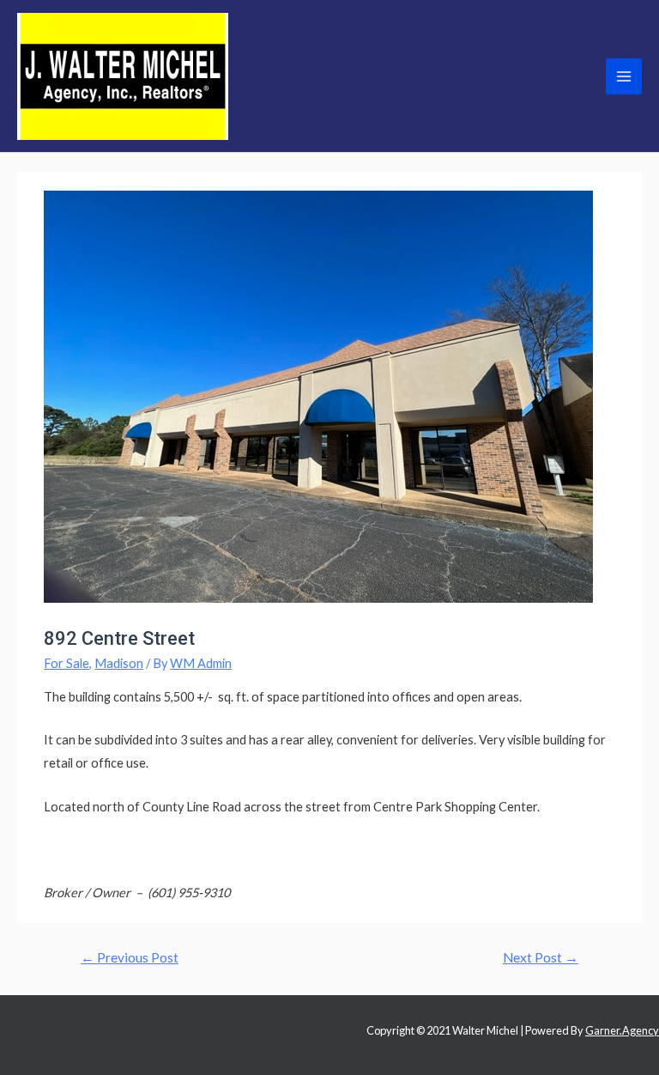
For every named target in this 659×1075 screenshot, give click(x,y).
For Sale (66, 663)
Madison (118, 663)
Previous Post (129, 957)
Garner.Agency (622, 1030)
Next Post (540, 957)
